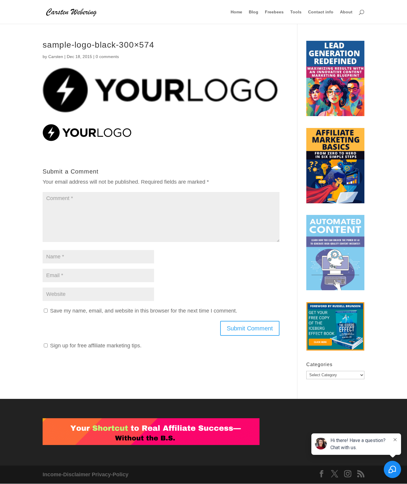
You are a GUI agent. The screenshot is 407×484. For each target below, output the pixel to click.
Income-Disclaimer (66, 474)
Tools (296, 12)
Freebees (274, 12)
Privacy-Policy (110, 474)
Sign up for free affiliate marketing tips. (96, 346)
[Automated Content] (335, 254)
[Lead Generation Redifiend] (335, 80)
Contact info (320, 12)
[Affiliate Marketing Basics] (335, 167)
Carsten (55, 56)
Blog (253, 12)
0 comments (107, 56)
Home (236, 12)
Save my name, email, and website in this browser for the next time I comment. (143, 311)
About (346, 12)
